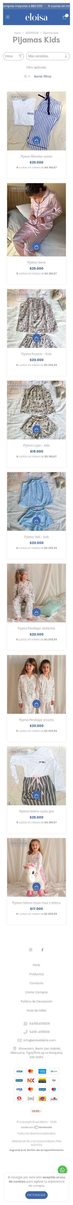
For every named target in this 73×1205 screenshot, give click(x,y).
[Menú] (8, 17)
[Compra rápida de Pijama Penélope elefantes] (36, 612)
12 (25, 77)
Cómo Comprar (36, 992)
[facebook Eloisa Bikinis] (42, 950)
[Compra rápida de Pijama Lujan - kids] (36, 429)
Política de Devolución (36, 1001)
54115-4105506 (40, 1032)
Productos (36, 974)
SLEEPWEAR (32, 33)
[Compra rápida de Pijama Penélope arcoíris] (36, 704)
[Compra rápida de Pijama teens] (36, 246)
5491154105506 (40, 1024)
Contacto (36, 983)
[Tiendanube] (36, 1128)
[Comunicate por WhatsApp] (62, 1170)
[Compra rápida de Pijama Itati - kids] (36, 521)
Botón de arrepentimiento (45, 1150)
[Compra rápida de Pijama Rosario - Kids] (36, 338)
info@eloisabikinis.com (40, 1040)
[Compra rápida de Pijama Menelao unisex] (36, 140)
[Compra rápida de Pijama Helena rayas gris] (36, 795)
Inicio (17, 33)
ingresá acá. (18, 1150)
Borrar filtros (42, 76)
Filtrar (9, 56)
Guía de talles (36, 1010)
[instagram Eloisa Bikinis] (30, 950)
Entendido (36, 1195)
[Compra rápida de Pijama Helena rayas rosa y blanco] (36, 887)
